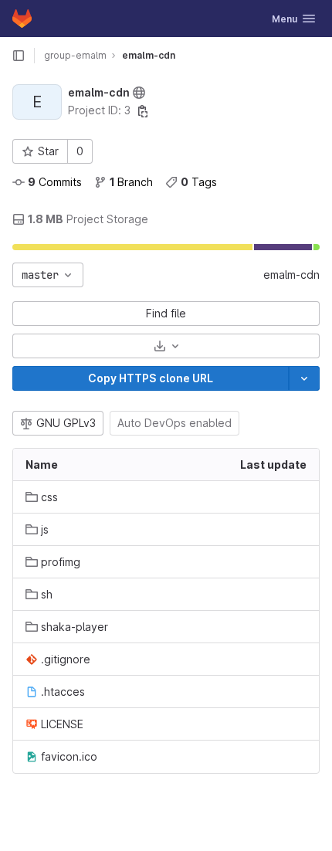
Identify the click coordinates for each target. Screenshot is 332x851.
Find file (166, 313)
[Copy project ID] (143, 111)
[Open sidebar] (18, 55)
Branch (131, 181)
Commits (55, 181)
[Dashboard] (22, 18)
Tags (199, 181)
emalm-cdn (291, 274)
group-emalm (75, 55)
